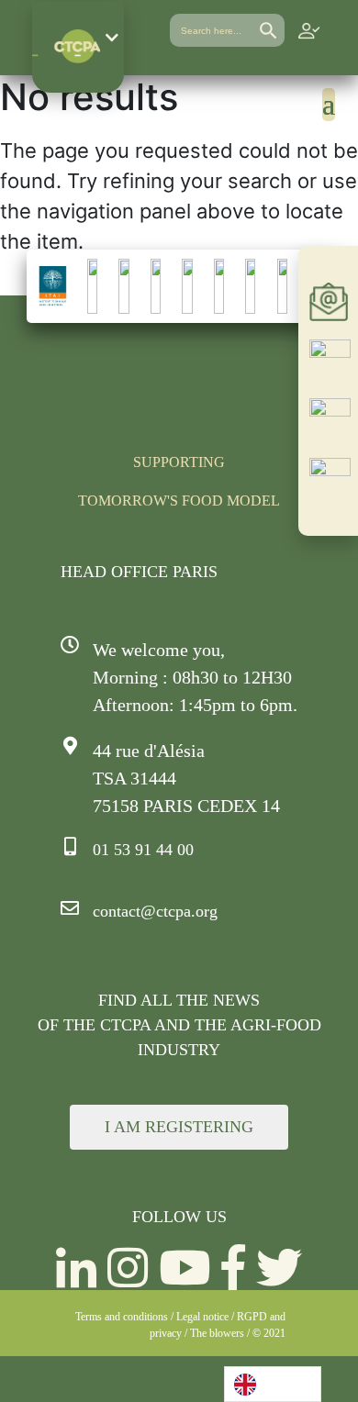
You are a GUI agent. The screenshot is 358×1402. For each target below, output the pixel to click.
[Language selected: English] (272, 1384)
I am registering (179, 1127)
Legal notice (202, 1316)
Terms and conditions (121, 1316)
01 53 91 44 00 (143, 849)
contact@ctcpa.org (155, 911)
